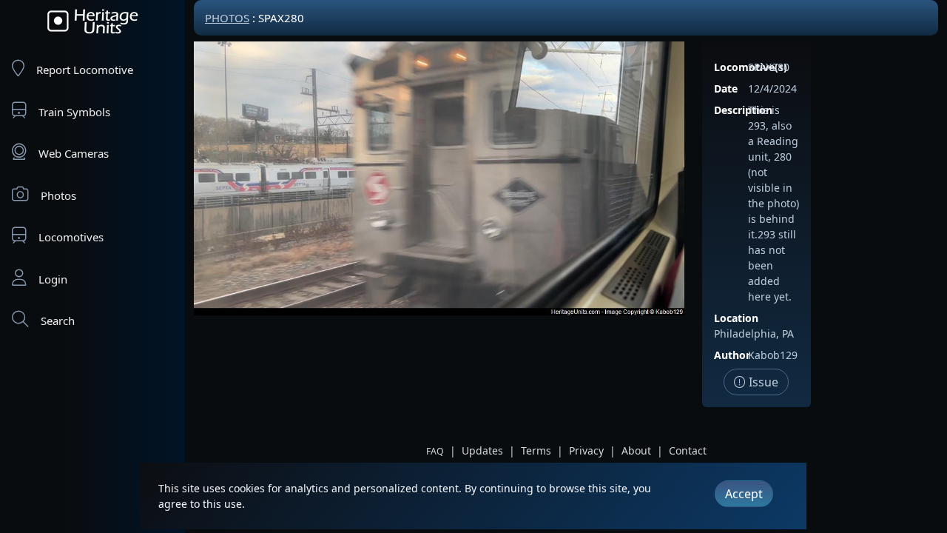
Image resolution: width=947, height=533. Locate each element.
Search (58, 320)
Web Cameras (73, 153)
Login (52, 279)
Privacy (586, 450)
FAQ (435, 451)
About (636, 450)
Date (726, 88)
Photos (58, 195)
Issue (762, 382)
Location (736, 318)
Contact (688, 450)
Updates (482, 450)
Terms (536, 450)
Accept (744, 494)
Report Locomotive (84, 69)
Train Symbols (74, 111)
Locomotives (71, 236)
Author (732, 355)
